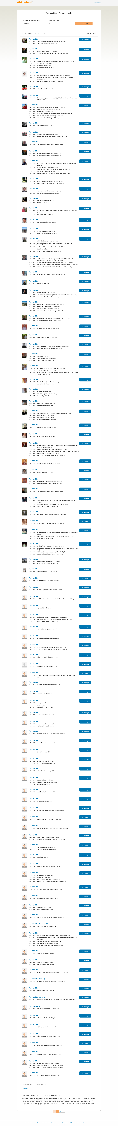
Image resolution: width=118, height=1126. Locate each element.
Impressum (48, 1122)
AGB (36, 1122)
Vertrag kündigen (63, 1122)
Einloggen (97, 3)
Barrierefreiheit (88, 1122)
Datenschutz (41, 1122)
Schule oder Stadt (54, 20)
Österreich (55, 1124)
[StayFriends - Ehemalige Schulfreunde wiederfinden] (25, 2)
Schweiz (49, 1124)
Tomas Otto (25, 1088)
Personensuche (30, 1122)
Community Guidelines (77, 1122)
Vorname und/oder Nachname (30, 20)
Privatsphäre (55, 1122)
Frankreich (61, 1124)
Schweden (67, 1124)
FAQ (70, 1122)
